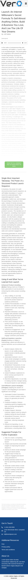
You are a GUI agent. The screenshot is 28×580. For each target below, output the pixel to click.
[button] (14, 107)
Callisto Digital (13, 576)
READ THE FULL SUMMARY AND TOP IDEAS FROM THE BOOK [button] (14, 164)
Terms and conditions (8, 549)
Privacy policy (6, 547)
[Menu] (26, 3)
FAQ (3, 544)
